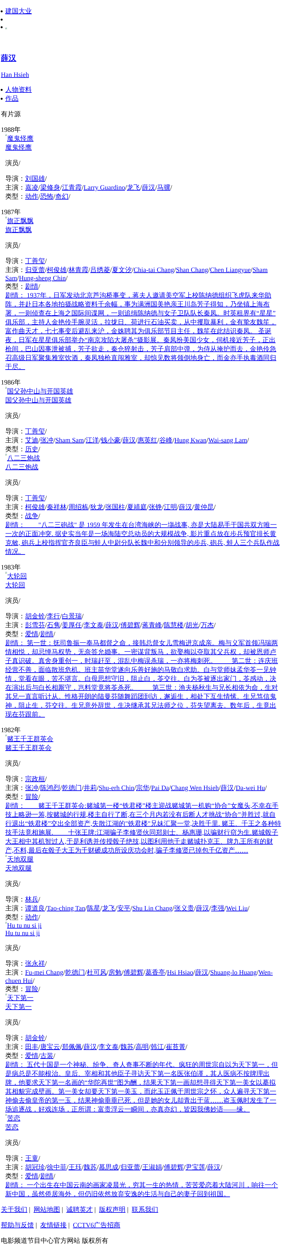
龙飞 (133, 187)
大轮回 (15, 585)
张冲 (46, 440)
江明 (170, 507)
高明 (142, 1046)
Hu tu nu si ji (22, 933)
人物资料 (18, 89)
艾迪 (31, 440)
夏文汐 (122, 269)
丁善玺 (35, 261)
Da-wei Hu (250, 787)
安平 (123, 908)
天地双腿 (18, 868)
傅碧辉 (130, 625)
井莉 (90, 787)
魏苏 (127, 1046)
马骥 (163, 187)
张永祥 (35, 963)
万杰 (207, 625)
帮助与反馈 (17, 1225)
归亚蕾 (35, 269)
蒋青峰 (152, 625)
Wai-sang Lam (227, 440)
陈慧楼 (174, 625)
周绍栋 (78, 507)
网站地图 (47, 1209)
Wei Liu (237, 908)
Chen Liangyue (230, 269)
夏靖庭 (137, 507)
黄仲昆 (204, 507)
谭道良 (35, 908)
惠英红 (147, 440)
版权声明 (112, 1209)
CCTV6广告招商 (96, 1225)
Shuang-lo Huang (233, 972)
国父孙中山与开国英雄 (38, 400)
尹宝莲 (195, 1167)
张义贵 (184, 908)
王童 (31, 1158)
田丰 (31, 1046)
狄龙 (96, 507)
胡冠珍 (35, 1167)
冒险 (31, 796)
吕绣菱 (100, 269)
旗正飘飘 (18, 229)
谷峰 (166, 440)
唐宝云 (50, 1046)
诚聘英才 (79, 1209)
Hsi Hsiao (180, 972)
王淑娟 (152, 1167)
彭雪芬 (35, 625)
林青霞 (78, 269)
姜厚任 (72, 625)
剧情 (31, 286)
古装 (46, 1055)
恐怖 (46, 196)
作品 (12, 98)
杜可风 (97, 972)
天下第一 (18, 1006)
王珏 (75, 1167)
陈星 (93, 908)
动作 (31, 196)
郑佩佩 (72, 1046)
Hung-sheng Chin (42, 278)
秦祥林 (57, 507)
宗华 (142, 787)
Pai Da (160, 787)
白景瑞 (72, 616)
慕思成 (109, 1167)
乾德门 (72, 787)
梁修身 (50, 187)
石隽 (53, 625)
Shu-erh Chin (116, 787)
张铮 (155, 507)
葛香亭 (155, 972)
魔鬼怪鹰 (18, 147)
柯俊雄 (57, 269)
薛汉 (148, 187)
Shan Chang (192, 269)
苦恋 (12, 1127)
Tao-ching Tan (66, 908)
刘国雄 (35, 178)
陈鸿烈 (50, 787)
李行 (53, 616)
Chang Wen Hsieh (195, 787)
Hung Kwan (190, 440)
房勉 (115, 972)
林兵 (31, 899)
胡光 (192, 625)
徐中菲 (57, 1167)
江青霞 (72, 187)
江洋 (92, 440)
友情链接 (53, 1225)
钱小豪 (111, 440)
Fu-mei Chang (44, 972)
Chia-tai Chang (154, 269)
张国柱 (115, 507)
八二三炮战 (21, 467)
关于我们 (14, 1209)
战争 (31, 516)
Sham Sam (69, 440)
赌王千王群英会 (28, 747)
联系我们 (145, 1209)
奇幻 (62, 196)
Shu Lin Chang (152, 908)
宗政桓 (35, 778)
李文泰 (93, 625)
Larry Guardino (104, 187)
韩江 (157, 1046)
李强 (217, 908)
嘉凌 (31, 187)
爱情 (31, 634)
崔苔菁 (176, 1046)
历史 (31, 449)
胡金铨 (35, 616)
